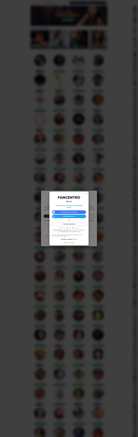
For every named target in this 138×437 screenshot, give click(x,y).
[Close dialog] (87, 193)
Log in (75, 239)
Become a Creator (69, 242)
